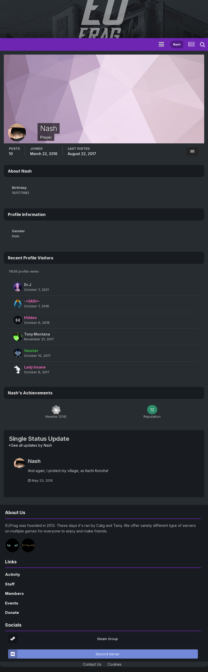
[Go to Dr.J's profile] (17, 287)
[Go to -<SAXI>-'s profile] (17, 303)
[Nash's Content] (192, 151)
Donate (12, 612)
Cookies (115, 664)
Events (11, 603)
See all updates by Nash (31, 445)
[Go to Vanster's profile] (17, 353)
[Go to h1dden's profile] (17, 320)
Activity (12, 574)
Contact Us (92, 664)
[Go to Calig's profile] (12, 545)
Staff (10, 584)
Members (14, 593)
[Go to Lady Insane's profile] (17, 369)
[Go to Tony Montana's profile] (17, 336)
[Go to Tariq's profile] (28, 545)
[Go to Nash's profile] (19, 463)
